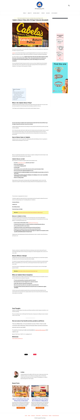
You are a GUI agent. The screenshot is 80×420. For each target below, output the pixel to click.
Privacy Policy (38, 415)
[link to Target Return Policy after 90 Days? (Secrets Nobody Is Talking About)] (40, 391)
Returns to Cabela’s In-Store (18, 95)
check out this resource (40, 330)
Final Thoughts (15, 98)
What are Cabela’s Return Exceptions (19, 97)
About (29, 415)
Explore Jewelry (36, 13)
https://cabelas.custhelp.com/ (17, 338)
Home (26, 415)
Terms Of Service (45, 415)
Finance (50, 415)
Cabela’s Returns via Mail (17, 94)
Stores (42, 13)
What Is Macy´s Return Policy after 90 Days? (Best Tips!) (27, 271)
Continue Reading (20, 407)
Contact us (33, 415)
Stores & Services (55, 415)
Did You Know (54, 13)
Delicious (48, 13)
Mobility (29, 13)
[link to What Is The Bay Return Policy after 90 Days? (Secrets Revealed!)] (20, 391)
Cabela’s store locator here (33, 222)
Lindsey (22, 372)
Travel (24, 13)
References (15, 99)
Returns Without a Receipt (17, 96)
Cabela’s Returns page (22, 162)
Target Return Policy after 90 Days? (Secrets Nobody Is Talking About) (30, 212)
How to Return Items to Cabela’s (18, 93)
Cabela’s (13, 52)
